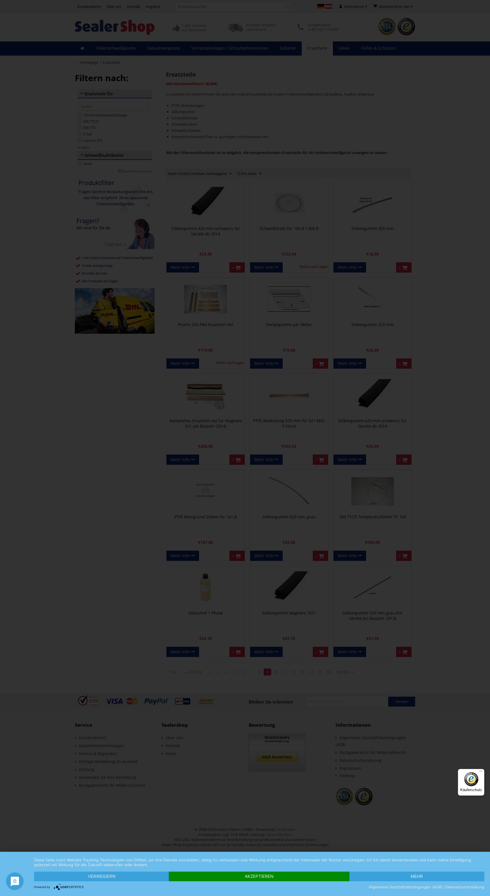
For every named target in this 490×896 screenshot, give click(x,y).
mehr (417, 876)
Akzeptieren (259, 876)
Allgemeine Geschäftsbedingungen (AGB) (406, 887)
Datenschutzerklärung (464, 887)
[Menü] (481, 772)
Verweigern (101, 876)
